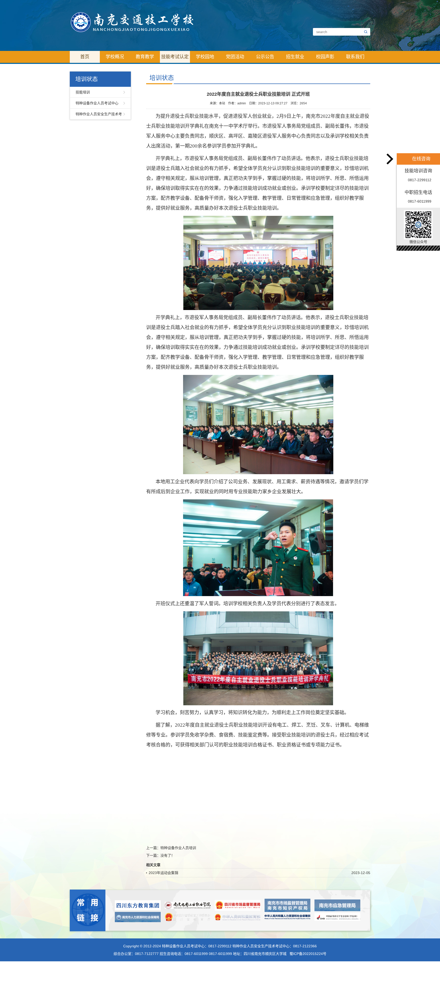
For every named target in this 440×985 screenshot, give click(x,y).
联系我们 (355, 56)
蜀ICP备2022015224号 (308, 954)
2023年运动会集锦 (163, 873)
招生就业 (295, 56)
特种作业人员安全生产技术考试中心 (99, 116)
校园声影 (325, 56)
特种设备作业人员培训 (178, 848)
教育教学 (145, 56)
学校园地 (205, 56)
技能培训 (83, 92)
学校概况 (115, 56)
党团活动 (235, 56)
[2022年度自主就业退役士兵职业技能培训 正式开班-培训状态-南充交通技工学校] (132, 22)
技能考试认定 (175, 56)
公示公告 (265, 56)
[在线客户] (390, 159)
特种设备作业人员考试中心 (97, 103)
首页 (84, 56)
